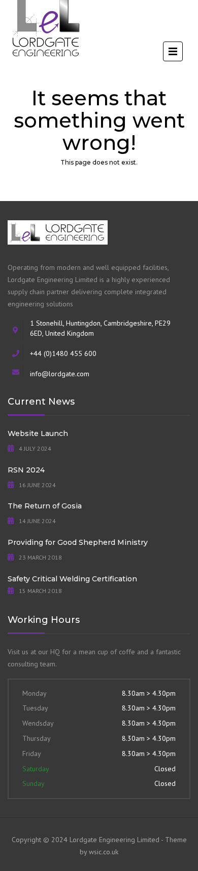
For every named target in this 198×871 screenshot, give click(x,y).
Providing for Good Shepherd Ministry (78, 542)
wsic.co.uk (103, 851)
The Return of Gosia (45, 505)
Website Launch (38, 433)
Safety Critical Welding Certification (72, 578)
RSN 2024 (26, 469)
